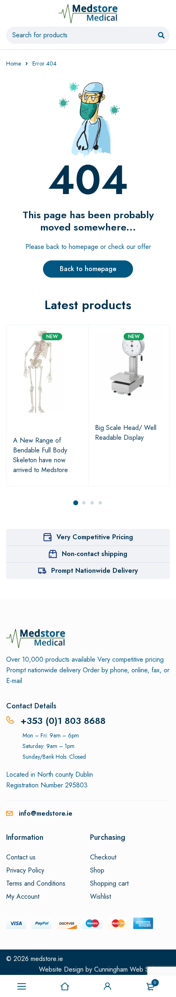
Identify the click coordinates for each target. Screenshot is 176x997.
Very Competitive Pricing (94, 537)
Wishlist (100, 897)
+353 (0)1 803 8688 (63, 720)
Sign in (108, 986)
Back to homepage (88, 269)
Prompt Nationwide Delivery (94, 570)
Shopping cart (109, 883)
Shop (97, 870)
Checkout (103, 857)
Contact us (21, 857)
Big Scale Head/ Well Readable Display (125, 432)
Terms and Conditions (35, 883)
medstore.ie (47, 958)
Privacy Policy (25, 870)
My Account (22, 897)
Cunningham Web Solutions (132, 969)
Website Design (61, 969)
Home (13, 63)
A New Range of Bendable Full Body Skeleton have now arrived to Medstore (40, 455)
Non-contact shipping (94, 553)
